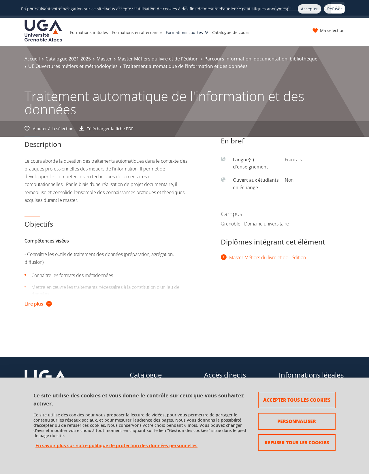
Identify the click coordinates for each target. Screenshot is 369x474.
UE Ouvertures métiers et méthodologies (73, 66)
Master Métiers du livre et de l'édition (158, 59)
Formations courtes (184, 32)
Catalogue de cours (230, 32)
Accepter (309, 9)
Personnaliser (296, 421)
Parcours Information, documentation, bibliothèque (260, 59)
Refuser (334, 9)
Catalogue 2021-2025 (68, 59)
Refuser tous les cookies (297, 442)
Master (104, 59)
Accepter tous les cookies (296, 400)
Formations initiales (89, 32)
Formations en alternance (137, 32)
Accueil (32, 59)
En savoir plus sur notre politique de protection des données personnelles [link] (116, 445)
